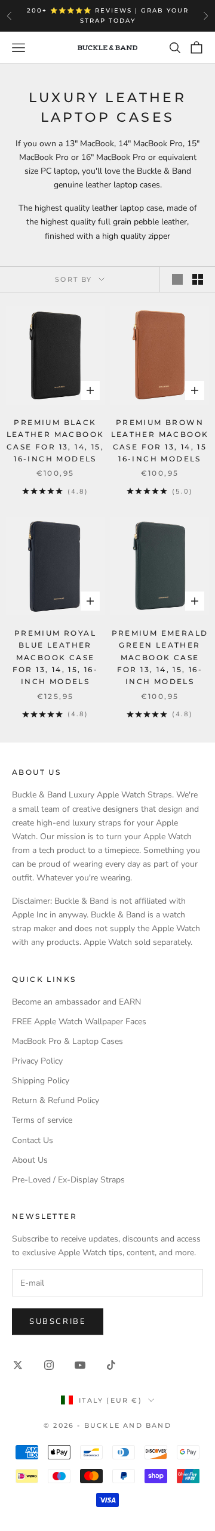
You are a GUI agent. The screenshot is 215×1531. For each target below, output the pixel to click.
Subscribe (57, 1321)
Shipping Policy (40, 1080)
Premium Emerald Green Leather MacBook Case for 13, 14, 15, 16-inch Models (160, 657)
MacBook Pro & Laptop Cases (67, 1041)
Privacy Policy (37, 1061)
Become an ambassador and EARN (76, 1002)
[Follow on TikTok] (111, 1365)
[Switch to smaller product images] (197, 279)
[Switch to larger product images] (177, 279)
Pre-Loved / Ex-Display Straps (68, 1179)
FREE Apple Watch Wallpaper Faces (79, 1021)
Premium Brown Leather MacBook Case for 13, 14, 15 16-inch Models (160, 440)
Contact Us (32, 1140)
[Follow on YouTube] (80, 1365)
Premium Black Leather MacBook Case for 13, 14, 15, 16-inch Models (56, 440)
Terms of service (42, 1120)
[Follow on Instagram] (49, 1365)
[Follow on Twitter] (18, 1365)
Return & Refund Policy (55, 1100)
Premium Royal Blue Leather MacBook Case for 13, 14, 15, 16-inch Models (56, 657)
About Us (30, 1160)
